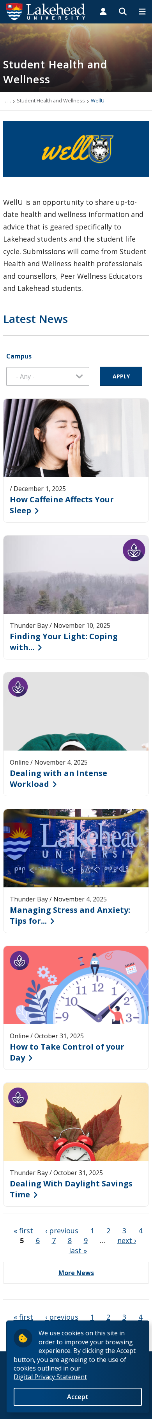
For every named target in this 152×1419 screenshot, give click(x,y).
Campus (19, 356)
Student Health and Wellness (51, 100)
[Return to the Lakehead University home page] (46, 11)
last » (78, 1250)
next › (126, 1240)
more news (76, 1272)
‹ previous (61, 1230)
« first (23, 1230)
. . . (8, 100)
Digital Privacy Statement (50, 1376)
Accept (77, 1396)
